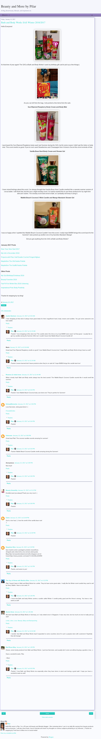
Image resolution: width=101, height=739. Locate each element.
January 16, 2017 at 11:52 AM (26, 631)
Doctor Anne (10, 612)
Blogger (51, 737)
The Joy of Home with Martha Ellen (17, 580)
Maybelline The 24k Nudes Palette (13, 261)
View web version (47, 717)
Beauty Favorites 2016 (9, 279)
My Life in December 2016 (10, 253)
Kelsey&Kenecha (11, 404)
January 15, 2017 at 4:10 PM (39, 580)
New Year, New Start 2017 (10, 249)
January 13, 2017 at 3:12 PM (27, 490)
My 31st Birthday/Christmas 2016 (12, 275)
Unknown (9, 435)
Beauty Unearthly (11, 490)
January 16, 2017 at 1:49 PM (26, 647)
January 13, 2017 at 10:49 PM (19, 517)
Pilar (12, 331)
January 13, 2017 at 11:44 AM (31, 374)
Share (3, 305)
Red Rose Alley (11, 647)
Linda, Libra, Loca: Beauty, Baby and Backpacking (21, 620)
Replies (10, 327)
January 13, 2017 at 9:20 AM (26, 316)
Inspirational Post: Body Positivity (13, 287)
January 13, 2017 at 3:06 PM (22, 435)
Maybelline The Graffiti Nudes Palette (14, 265)
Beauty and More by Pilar (18, 6)
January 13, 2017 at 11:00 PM (26, 533)
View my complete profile (8, 733)
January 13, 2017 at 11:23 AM (26, 331)
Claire (8, 517)
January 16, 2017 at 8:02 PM (26, 668)
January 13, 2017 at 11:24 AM (26, 360)
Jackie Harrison (11, 316)
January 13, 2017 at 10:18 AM (19, 347)
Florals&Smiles (10, 411)
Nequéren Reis (11, 547)
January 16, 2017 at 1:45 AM (24, 612)
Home (47, 713)
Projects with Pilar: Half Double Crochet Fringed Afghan (20, 257)
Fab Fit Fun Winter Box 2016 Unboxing (14, 283)
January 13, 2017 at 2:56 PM (27, 404)
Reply (7, 323)
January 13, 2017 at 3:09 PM (24, 463)
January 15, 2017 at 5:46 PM (26, 596)
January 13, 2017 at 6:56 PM (26, 476)
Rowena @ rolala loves (13, 374)
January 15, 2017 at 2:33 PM (25, 547)
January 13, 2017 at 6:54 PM (26, 390)
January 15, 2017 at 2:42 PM (26, 566)
